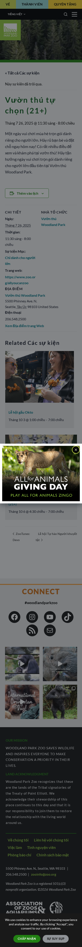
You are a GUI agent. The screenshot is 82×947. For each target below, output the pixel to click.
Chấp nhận (27, 938)
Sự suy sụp (56, 938)
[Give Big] (41, 473)
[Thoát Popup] (76, 450)
